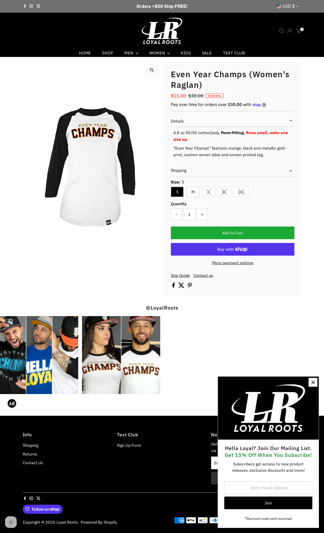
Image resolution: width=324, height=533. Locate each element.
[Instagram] (31, 6)
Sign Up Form (129, 445)
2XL (243, 192)
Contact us (203, 275)
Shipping (178, 170)
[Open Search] (281, 31)
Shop (107, 52)
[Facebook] (25, 6)
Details (177, 121)
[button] (121, 355)
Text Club (234, 52)
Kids (186, 52)
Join (268, 502)
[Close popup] (313, 382)
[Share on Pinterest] (190, 286)
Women (157, 52)
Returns (30, 454)
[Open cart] (298, 31)
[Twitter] (38, 6)
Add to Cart (232, 232)
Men (129, 52)
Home (85, 52)
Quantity (179, 203)
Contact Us (33, 462)
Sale (207, 52)
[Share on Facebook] (174, 286)
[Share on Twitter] (181, 286)
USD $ (288, 6)
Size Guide (180, 275)
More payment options (232, 262)
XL (226, 192)
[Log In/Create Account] (290, 31)
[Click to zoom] (151, 70)
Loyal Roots (67, 522)
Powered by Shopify (99, 522)
